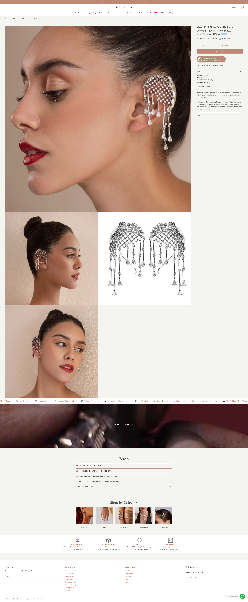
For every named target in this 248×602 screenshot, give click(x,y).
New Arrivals (79, 13)
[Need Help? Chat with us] (242, 596)
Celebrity (163, 13)
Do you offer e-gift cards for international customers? (97, 481)
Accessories (120, 13)
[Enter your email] (60, 576)
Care (198, 115)
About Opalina (130, 567)
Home (6, 19)
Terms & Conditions (70, 582)
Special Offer (154, 13)
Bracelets (102, 13)
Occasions (130, 13)
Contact (67, 590)
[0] (241, 8)
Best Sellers (128, 576)
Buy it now (219, 51)
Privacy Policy (69, 579)
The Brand (128, 571)
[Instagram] (192, 577)
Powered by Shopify (39, 599)
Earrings (88, 13)
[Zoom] (187, 30)
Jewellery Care (69, 574)
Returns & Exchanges (71, 585)
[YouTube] (197, 578)
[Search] (238, 8)
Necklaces (111, 13)
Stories (127, 579)
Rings (94, 13)
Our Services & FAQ (70, 571)
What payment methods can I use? (88, 466)
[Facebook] (188, 577)
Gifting (171, 13)
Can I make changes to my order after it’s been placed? (97, 476)
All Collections (141, 13)
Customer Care (70, 567)
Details (199, 71)
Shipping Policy (69, 588)
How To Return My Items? (85, 486)
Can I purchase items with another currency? (93, 471)
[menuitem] (79, 13)
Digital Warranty (69, 576)
